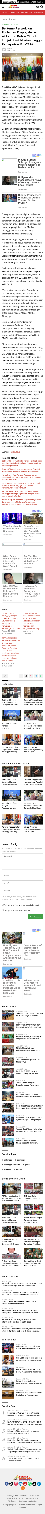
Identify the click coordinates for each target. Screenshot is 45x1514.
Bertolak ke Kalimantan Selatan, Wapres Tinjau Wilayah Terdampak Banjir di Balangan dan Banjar (21, 1329)
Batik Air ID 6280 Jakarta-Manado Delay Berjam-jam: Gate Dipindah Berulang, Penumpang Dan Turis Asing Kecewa (22, 463)
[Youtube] (25, 1484)
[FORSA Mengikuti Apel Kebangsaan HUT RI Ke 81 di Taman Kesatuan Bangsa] (8, 1050)
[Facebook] (7, 1484)
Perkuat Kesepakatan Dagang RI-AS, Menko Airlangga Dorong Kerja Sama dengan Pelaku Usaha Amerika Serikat (21, 493)
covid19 (19, 1170)
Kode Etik (20, 1498)
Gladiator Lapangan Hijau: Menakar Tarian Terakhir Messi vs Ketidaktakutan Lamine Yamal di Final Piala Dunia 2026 (29, 1095)
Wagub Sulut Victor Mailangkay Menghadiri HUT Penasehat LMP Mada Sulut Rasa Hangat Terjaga (29, 1130)
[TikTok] (34, 1484)
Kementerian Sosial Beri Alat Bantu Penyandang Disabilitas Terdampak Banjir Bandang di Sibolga (29, 1370)
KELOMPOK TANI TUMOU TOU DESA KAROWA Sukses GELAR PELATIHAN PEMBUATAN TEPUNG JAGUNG (29, 1026)
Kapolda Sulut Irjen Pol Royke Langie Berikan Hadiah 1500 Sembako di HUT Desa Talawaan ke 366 (28, 1037)
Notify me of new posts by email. (17, 910)
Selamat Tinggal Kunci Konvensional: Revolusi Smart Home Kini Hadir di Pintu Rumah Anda (21, 470)
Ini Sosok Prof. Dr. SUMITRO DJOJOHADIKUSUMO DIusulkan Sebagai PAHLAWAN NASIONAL (22, 1284)
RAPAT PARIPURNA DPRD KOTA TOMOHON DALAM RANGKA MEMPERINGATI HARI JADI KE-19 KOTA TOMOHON (25, 1423)
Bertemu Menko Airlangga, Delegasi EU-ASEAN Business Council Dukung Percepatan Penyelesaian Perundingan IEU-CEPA (11, 621)
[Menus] (3, 7)
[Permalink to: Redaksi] (4, 49)
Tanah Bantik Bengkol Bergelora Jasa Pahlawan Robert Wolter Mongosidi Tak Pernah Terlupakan (28, 1084)
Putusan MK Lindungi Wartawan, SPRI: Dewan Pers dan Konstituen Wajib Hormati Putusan (20, 1293)
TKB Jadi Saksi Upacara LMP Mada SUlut (28, 1060)
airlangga (8, 1160)
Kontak (10, 1498)
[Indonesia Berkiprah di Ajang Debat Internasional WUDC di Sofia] (8, 1348)
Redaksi (9, 49)
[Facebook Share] (21, 676)
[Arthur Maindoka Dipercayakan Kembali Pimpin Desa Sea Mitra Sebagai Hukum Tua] (11, 1253)
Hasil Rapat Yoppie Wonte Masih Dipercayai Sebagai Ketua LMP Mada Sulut (29, 1107)
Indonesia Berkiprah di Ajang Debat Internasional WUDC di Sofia (28, 1347)
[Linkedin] (20, 1484)
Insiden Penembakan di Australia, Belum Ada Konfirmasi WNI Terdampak (29, 1382)
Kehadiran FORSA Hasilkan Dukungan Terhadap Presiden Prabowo (32, 1241)
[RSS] (23, 1488)
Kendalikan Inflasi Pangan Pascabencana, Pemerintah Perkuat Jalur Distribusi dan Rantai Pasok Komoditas (21, 477)
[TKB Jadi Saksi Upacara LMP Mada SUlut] (8, 1061)
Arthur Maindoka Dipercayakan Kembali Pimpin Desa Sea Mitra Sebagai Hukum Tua (11, 1263)
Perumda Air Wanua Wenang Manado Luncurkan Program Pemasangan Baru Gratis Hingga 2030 (24, 1414)
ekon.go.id (15, 451)
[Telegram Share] (36, 676)
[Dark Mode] (37, 7)
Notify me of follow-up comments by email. (21, 905)
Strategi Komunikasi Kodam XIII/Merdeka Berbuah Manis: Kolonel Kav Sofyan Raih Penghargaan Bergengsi (32, 1263)
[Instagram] (16, 1484)
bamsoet (20, 1160)
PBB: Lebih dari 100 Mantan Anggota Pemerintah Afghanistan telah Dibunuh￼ (24, 1441)
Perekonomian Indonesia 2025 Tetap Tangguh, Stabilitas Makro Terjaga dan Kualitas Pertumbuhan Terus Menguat (21, 485)
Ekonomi (5, 24)
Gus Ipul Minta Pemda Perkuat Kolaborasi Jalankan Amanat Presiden (19, 1302)
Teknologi (14, 24)
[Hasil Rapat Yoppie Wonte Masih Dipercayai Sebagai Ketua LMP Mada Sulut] (8, 1107)
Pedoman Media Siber (28, 1501)
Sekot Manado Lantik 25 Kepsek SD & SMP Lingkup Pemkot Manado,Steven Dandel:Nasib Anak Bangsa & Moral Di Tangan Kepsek (29, 1014)
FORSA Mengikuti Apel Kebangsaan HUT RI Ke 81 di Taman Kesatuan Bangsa (28, 1049)
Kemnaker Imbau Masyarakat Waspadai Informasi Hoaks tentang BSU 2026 (19, 1320)
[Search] (41, 7)
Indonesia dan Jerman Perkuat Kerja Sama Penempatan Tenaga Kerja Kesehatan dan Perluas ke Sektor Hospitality (29, 1393)
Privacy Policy (32, 1498)
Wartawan (34, 1495)
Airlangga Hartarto (12, 1165)
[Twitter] (11, 1484)
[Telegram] (39, 1484)
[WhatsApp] (30, 1484)
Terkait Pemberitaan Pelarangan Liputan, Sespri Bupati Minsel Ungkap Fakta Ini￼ (25, 1450)
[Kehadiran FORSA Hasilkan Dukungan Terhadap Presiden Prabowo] (33, 1231)
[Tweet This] (26, 676)
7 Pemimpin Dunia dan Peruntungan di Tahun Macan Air (23, 1459)
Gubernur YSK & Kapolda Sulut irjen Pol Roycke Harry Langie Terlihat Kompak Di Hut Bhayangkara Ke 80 (29, 1118)
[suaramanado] (13, 7)
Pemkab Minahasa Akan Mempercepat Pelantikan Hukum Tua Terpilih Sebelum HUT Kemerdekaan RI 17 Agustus (28, 1141)
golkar (27, 1165)
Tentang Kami (12, 1495)
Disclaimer (12, 1501)
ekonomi (7, 1170)
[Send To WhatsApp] (41, 676)
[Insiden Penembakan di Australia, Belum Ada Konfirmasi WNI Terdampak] (8, 1383)
